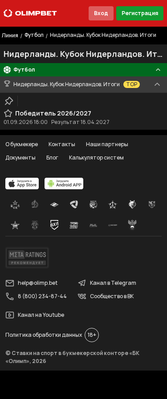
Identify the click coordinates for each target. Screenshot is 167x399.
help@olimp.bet (37, 283)
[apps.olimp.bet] (22, 183)
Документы (20, 157)
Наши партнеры (107, 144)
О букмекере (21, 144)
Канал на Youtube (41, 315)
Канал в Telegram (113, 283)
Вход (101, 13)
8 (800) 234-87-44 (42, 296)
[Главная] (30, 13)
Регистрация (140, 13)
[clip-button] (9, 100)
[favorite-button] (8, 113)
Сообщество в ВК (112, 296)
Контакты (62, 144)
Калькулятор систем (96, 157)
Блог (52, 157)
